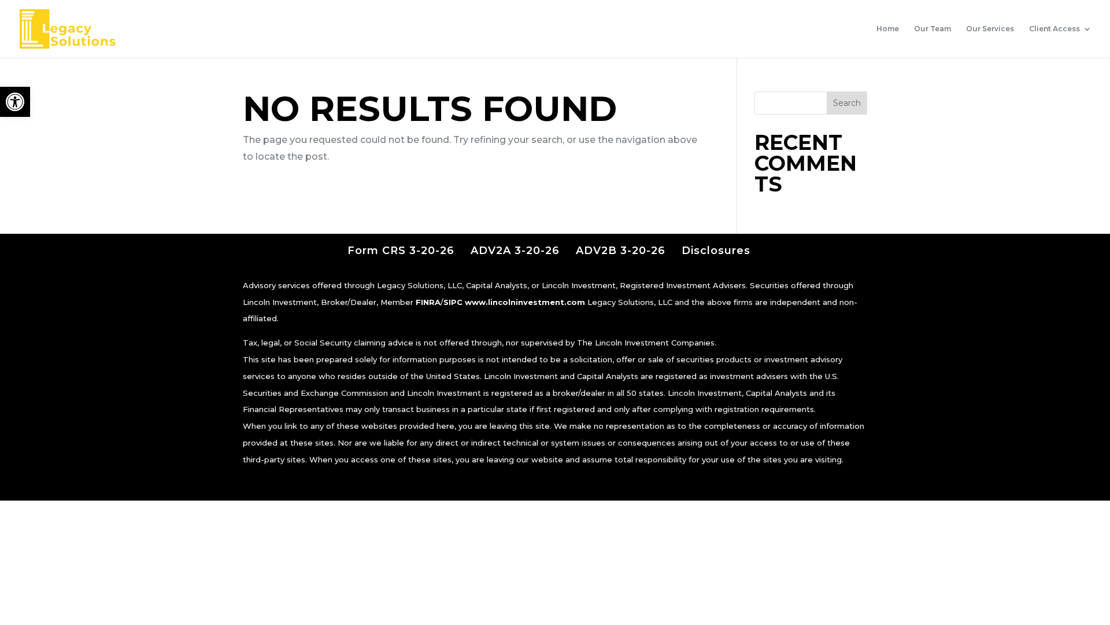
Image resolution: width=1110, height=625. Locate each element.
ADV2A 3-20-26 (515, 250)
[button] (15, 102)
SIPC (452, 302)
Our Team (932, 29)
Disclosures (716, 250)
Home (887, 29)
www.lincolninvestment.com (525, 302)
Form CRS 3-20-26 (400, 250)
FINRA (428, 302)
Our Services (990, 29)
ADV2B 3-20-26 (620, 250)
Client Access (1054, 29)
